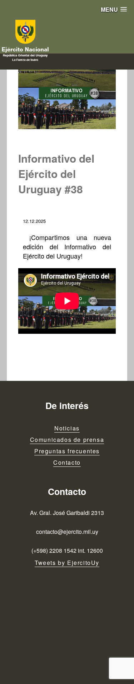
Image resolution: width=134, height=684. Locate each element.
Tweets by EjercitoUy (67, 562)
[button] (113, 9)
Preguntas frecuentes (67, 451)
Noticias (67, 428)
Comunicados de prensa (67, 439)
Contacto (67, 462)
